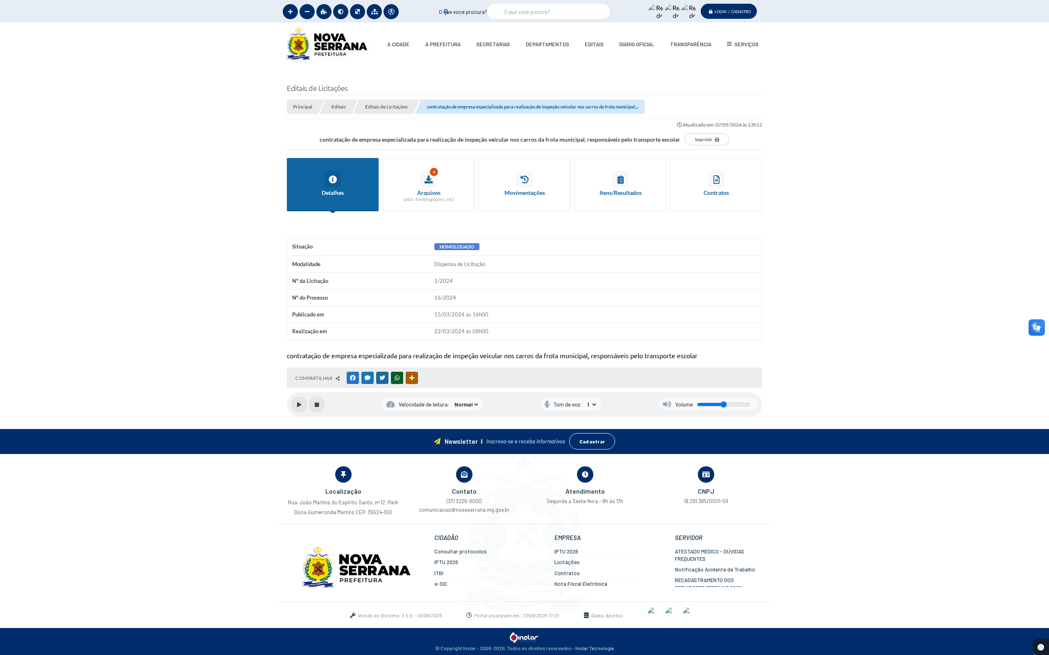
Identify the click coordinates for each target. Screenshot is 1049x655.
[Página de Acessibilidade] (391, 11)
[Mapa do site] (374, 11)
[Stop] (317, 404)
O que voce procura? (463, 11)
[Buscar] (446, 11)
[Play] (299, 404)
